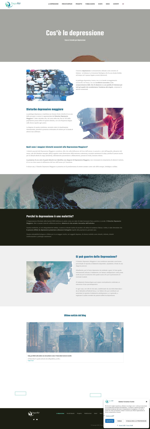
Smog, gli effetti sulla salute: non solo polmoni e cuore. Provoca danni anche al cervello (50, 356)
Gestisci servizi (109, 416)
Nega (120, 421)
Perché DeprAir (67, 4)
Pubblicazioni (90, 4)
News (108, 4)
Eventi (100, 4)
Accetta (110, 421)
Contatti (116, 4)
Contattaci (20, 393)
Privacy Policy (129, 425)
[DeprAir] (13, 5)
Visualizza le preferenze (136, 421)
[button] (146, 402)
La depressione (53, 4)
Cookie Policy (122, 425)
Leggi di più (31, 360)
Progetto (79, 4)
